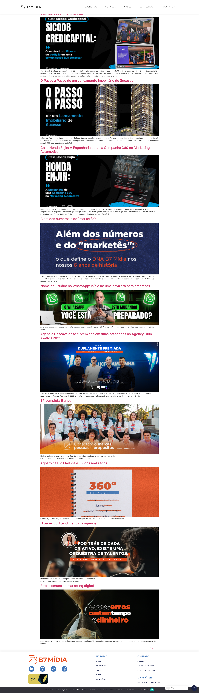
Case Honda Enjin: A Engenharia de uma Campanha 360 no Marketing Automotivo (95, 150)
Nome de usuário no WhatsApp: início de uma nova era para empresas (95, 286)
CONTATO (141, 661)
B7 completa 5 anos (55, 401)
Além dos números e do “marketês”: (68, 219)
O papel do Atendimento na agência (68, 523)
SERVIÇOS (110, 7)
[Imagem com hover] (30, 7)
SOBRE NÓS (91, 7)
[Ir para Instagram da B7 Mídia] (31, 669)
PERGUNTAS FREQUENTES (147, 670)
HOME (98, 661)
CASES (127, 7)
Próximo (154, 648)
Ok (152, 690)
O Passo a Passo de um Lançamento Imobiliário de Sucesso (86, 80)
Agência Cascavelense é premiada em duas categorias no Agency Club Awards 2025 (96, 336)
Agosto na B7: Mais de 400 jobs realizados (73, 463)
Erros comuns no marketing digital (67, 586)
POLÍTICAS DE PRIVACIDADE (148, 683)
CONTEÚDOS (146, 7)
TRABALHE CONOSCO (145, 666)
